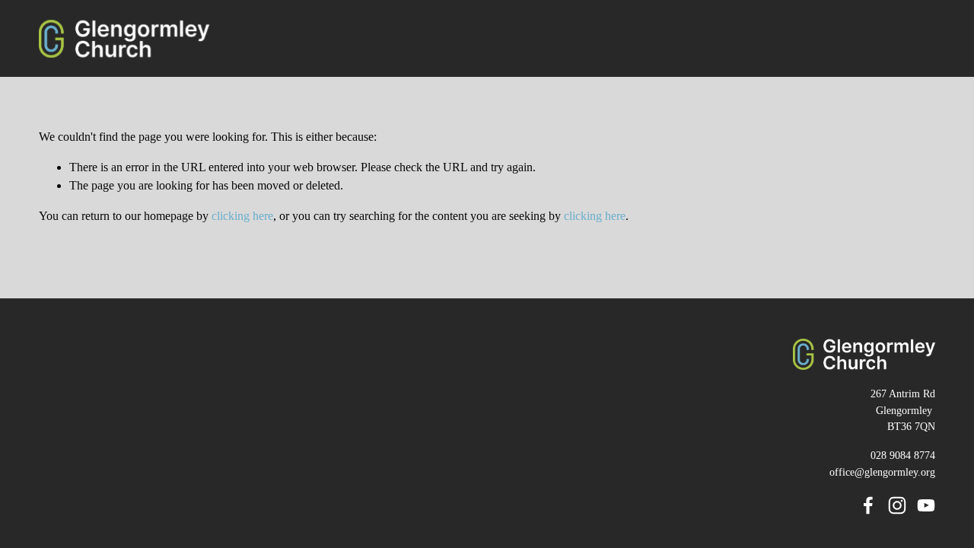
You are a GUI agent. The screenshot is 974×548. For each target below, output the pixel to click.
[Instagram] (897, 505)
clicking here (242, 215)
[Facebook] (868, 505)
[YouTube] (926, 505)
